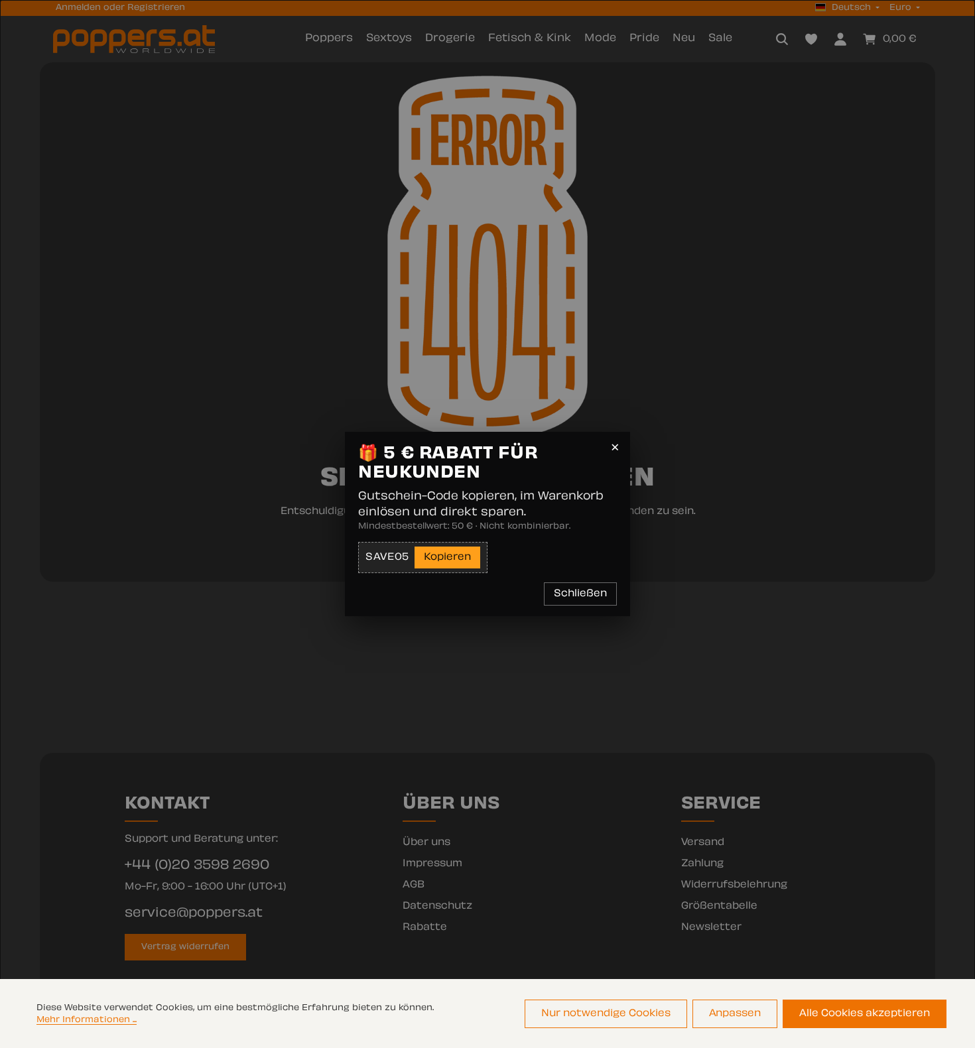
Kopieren (447, 557)
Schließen (580, 594)
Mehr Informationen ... (86, 1020)
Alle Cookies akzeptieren (864, 1014)
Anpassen (735, 1014)
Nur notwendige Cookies (606, 1014)
